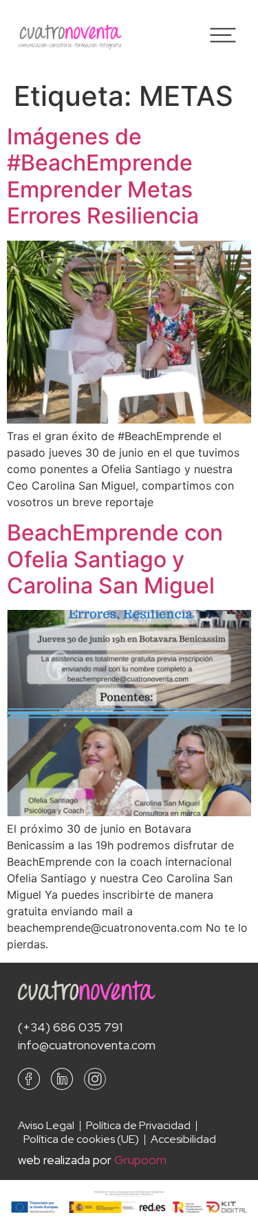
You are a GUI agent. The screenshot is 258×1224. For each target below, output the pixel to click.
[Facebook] (29, 1079)
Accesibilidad (183, 1139)
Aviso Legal (46, 1126)
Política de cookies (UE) (81, 1139)
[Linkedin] (62, 1079)
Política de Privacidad (138, 1126)
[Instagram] (95, 1079)
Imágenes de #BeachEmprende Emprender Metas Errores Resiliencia (103, 176)
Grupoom (140, 1160)
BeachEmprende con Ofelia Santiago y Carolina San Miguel (115, 559)
